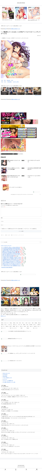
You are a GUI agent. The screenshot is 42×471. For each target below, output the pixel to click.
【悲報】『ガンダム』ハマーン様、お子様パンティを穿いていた (11, 263)
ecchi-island (5, 374)
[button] (40, 242)
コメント (3, 206)
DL (2, 80)
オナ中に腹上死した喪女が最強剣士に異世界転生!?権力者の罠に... (11, 248)
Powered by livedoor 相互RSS (6, 267)
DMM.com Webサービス (15, 28)
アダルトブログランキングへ (6, 245)
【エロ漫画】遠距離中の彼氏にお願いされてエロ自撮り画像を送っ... (11, 249)
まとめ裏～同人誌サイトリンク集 (9, 382)
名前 (1, 217)
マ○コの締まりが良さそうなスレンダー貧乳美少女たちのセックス (11, 264)
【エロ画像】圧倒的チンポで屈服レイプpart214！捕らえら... (10, 250)
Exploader (10, 81)
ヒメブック (5, 379)
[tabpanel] (8, 14)
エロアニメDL (15, 81)
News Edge (5, 376)
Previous (0, 14)
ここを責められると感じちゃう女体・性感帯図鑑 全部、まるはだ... (11, 265)
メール (2, 221)
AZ (5, 28)
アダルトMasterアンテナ (7, 377)
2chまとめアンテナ (6, 373)
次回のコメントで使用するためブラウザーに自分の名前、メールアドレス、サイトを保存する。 (19, 228)
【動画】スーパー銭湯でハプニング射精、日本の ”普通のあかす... (11, 251)
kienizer (8, 80)
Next (41, 14)
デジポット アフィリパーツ (38, 95)
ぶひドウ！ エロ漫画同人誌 (8, 380)
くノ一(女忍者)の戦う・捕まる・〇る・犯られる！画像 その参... (11, 247)
